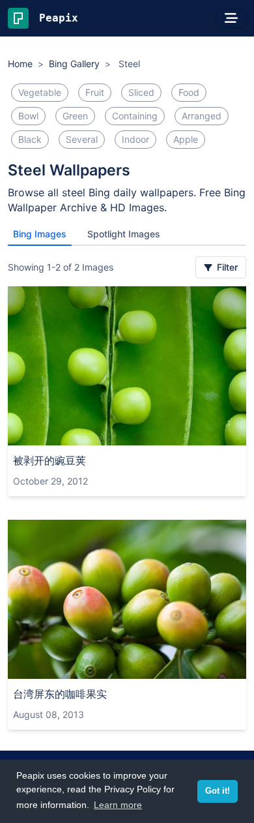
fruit (94, 92)
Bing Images (39, 233)
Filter (226, 267)
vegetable (39, 92)
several (82, 139)
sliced (141, 92)
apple (185, 139)
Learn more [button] (118, 805)
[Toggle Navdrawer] (231, 18)
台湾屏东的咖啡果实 (60, 693)
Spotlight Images (123, 233)
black (30, 139)
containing (135, 115)
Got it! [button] (217, 791)
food (188, 92)
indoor (135, 139)
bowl (28, 115)
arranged (201, 115)
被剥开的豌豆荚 (49, 460)
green (75, 115)
